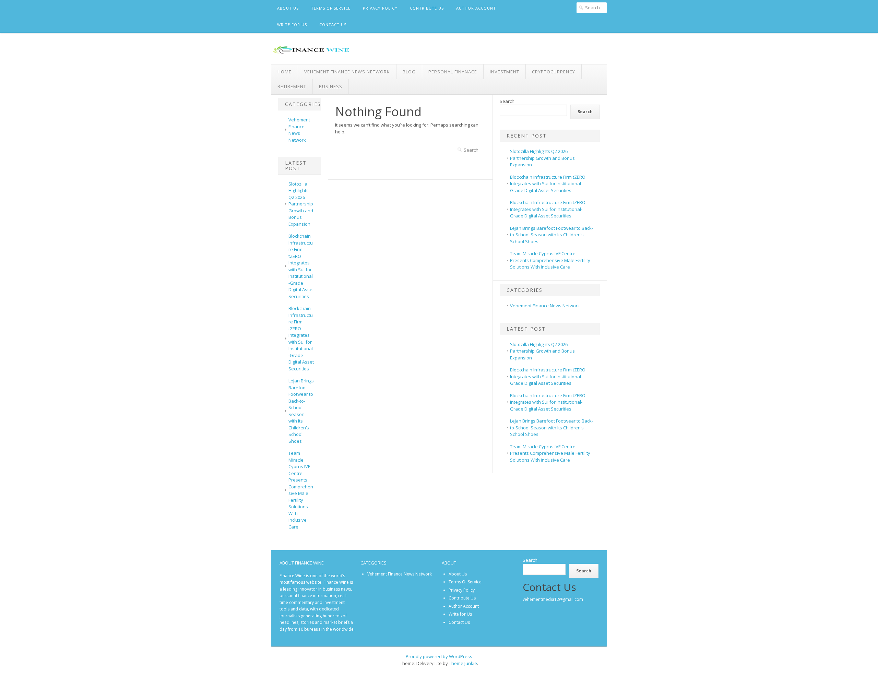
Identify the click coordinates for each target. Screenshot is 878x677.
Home (284, 72)
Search (507, 101)
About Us (288, 8)
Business (330, 86)
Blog (409, 72)
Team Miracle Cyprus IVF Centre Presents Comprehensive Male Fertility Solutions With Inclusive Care (300, 490)
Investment (504, 72)
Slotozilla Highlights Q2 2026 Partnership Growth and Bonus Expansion (300, 204)
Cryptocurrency (553, 72)
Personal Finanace (452, 72)
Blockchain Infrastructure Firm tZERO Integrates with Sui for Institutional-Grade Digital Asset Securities (301, 266)
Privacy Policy (380, 8)
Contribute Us (427, 8)
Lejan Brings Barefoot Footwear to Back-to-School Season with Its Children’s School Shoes (301, 411)
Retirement (291, 86)
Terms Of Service (331, 8)
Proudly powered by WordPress (439, 656)
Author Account (476, 8)
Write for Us (292, 24)
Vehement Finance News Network (347, 72)
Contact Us (332, 24)
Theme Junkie (463, 663)
